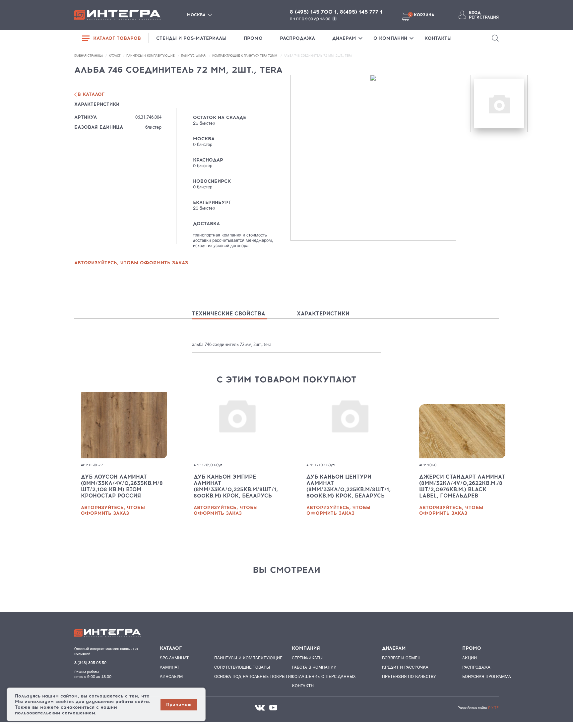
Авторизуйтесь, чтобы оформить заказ (113, 510)
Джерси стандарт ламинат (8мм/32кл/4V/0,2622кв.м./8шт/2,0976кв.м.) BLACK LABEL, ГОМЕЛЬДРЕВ (462, 486)
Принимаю (179, 704)
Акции (469, 657)
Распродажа (476, 667)
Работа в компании (314, 667)
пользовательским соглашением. (55, 713)
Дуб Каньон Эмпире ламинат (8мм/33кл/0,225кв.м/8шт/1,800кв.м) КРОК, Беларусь (236, 486)
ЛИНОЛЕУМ (171, 676)
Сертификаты (307, 657)
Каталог (115, 55)
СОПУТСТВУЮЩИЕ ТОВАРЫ (239, 667)
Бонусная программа (486, 676)
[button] (495, 38)
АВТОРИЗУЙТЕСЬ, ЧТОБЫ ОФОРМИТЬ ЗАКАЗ (131, 263)
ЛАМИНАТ (169, 667)
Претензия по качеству (409, 676)
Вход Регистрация (484, 15)
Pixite (493, 707)
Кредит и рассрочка (405, 667)
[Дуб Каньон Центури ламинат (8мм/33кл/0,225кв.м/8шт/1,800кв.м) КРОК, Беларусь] (349, 425)
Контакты (303, 685)
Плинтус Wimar (194, 55)
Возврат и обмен (401, 657)
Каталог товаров (117, 38)
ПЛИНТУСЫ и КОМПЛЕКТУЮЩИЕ (150, 55)
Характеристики (323, 313)
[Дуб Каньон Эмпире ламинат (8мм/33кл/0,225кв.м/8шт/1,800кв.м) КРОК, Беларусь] (237, 425)
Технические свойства (228, 313)
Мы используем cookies (44, 701)
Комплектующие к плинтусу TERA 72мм (245, 55)
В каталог (91, 94)
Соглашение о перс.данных (323, 676)
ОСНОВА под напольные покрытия (239, 676)
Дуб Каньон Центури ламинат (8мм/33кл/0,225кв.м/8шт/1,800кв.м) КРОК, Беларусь (348, 486)
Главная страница (89, 55)
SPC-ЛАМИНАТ (174, 657)
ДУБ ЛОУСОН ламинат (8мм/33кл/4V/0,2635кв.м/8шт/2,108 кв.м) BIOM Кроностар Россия (122, 486)
